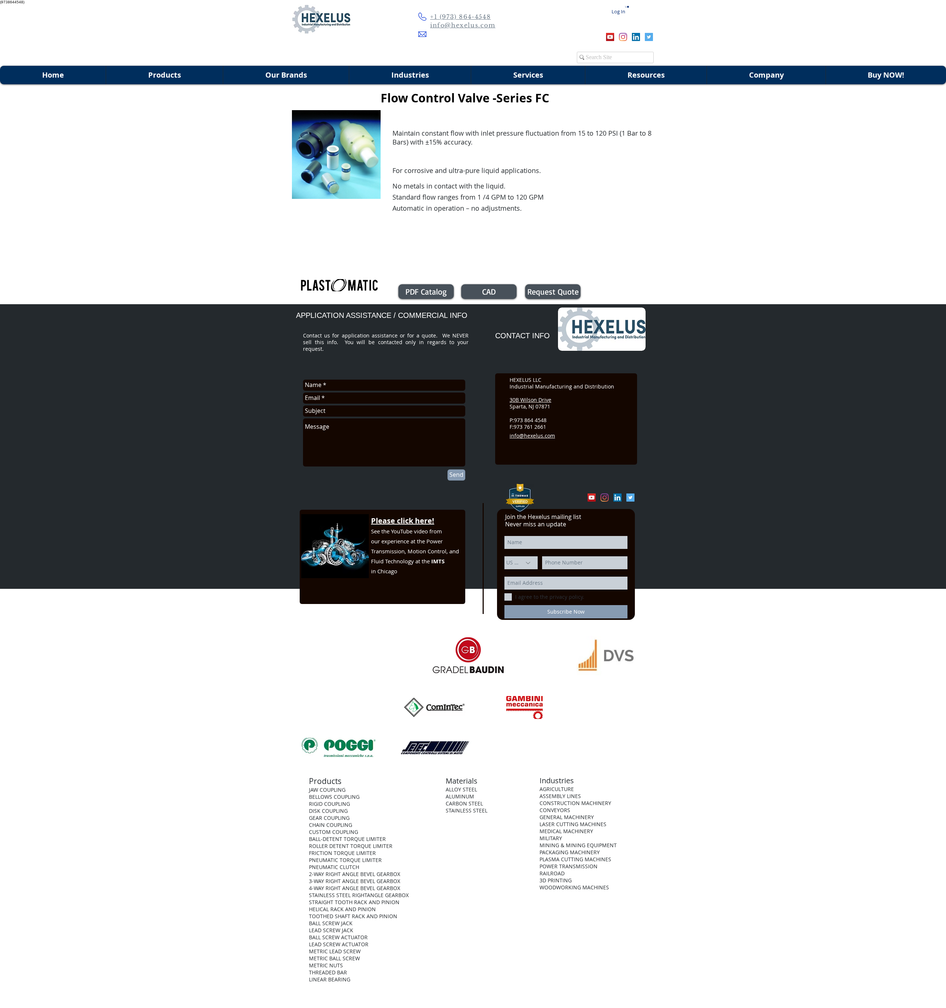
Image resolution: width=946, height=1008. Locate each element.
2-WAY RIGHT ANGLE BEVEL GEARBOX (354, 874)
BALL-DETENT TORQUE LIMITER (347, 838)
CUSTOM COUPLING (333, 831)
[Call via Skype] (586, 37)
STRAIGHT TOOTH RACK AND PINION (354, 902)
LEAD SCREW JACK (331, 930)
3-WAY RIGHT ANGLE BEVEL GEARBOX (354, 881)
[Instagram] (623, 37)
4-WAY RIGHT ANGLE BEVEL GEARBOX (354, 888)
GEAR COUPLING (329, 817)
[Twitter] (649, 37)
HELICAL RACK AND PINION (342, 909)
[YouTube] (610, 37)
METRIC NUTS (326, 965)
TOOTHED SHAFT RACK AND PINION (353, 916)
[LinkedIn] (636, 37)
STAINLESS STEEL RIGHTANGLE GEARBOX (359, 895)
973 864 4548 (530, 420)
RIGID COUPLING (329, 803)
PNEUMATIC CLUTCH (334, 866)
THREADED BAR (328, 972)
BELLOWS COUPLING (334, 796)
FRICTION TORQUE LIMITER (342, 852)
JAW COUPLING (327, 789)
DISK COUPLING (328, 810)
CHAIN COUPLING (330, 824)
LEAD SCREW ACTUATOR (338, 944)
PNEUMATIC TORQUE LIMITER (345, 859)
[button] (627, 7)
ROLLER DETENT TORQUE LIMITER (350, 845)
